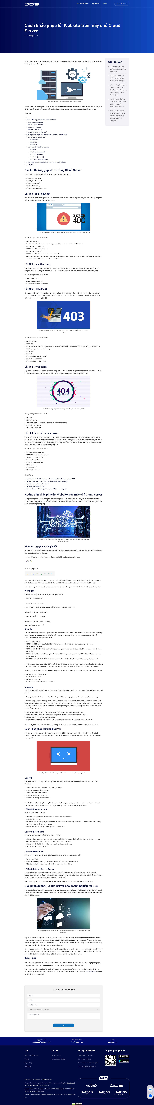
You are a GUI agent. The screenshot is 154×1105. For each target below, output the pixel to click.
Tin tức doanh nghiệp (58, 1059)
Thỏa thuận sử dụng (84, 1059)
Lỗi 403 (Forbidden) (36, 127)
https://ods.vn (91, 972)
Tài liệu (27, 1059)
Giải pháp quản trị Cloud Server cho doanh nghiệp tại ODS (47, 162)
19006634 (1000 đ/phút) (41, 1042)
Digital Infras (95, 4)
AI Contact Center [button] (82, 4)
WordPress (35, 139)
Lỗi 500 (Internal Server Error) (38, 132)
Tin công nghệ (56, 1055)
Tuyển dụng (28, 1063)
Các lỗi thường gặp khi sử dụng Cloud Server (42, 120)
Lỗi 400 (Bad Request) (36, 122)
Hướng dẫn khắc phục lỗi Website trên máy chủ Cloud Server (47, 135)
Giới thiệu (28, 1066)
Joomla (35, 142)
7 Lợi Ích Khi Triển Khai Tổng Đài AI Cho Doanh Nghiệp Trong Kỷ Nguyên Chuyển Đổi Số (118, 103)
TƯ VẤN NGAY (121, 4)
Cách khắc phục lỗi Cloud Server (39, 147)
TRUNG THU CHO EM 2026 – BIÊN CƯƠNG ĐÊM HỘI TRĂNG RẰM (117, 78)
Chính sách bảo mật (35, 1085)
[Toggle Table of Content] (26, 117)
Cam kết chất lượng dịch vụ (87, 1066)
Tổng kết (30, 164)
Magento (35, 144)
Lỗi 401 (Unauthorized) (36, 125)
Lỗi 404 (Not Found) (36, 130)
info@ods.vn (112, 1042)
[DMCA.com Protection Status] (77, 1104)
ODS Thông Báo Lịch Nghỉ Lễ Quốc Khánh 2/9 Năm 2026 (118, 69)
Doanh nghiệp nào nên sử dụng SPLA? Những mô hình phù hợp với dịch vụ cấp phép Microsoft (117, 116)
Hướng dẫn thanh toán (85, 1055)
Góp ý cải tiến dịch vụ (31, 1055)
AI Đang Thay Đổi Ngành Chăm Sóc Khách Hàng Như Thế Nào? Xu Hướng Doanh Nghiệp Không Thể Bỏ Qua (118, 90)
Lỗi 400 (34, 149)
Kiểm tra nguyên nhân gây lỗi (38, 137)
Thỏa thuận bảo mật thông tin (88, 1063)
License (105, 4)
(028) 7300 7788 (77, 1042)
